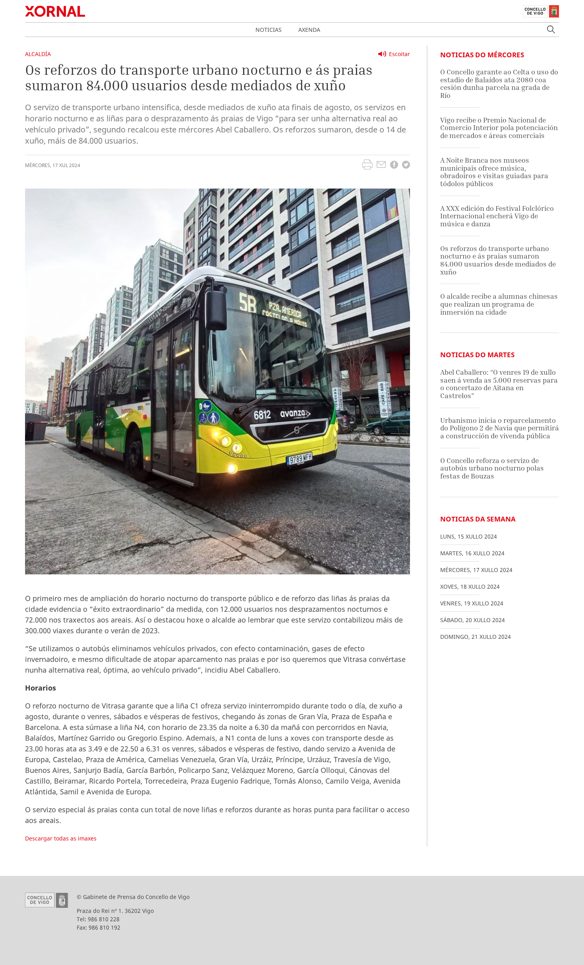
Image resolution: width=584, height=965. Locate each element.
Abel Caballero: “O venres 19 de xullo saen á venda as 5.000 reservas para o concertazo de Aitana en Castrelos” (499, 384)
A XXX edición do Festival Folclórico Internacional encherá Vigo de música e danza (497, 216)
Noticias (268, 29)
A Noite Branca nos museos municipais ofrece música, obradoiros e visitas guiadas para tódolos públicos (494, 172)
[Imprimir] (367, 165)
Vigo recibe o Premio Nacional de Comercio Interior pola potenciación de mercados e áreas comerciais (499, 128)
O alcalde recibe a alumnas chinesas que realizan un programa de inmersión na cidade (499, 304)
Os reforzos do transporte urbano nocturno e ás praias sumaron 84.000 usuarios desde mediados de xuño (498, 260)
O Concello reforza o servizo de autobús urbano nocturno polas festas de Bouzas (492, 468)
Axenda (309, 29)
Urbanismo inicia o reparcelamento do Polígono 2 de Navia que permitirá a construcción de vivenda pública (499, 428)
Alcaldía (38, 54)
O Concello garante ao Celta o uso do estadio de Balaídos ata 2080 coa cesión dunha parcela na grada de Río (499, 83)
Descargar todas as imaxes (61, 838)
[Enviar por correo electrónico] (381, 165)
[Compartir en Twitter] (406, 166)
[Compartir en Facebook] (394, 166)
